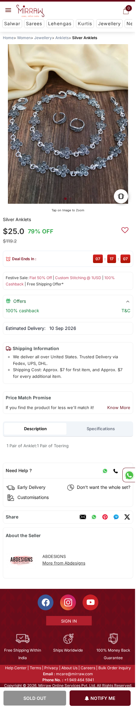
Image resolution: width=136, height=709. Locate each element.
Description (35, 428)
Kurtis (85, 23)
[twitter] (127, 517)
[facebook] (116, 517)
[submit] (124, 229)
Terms (35, 667)
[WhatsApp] (105, 470)
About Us (69, 667)
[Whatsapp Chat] (128, 475)
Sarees (34, 23)
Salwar (12, 23)
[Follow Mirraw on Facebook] (45, 602)
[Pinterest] (105, 517)
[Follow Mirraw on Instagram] (68, 602)
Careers (87, 667)
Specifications (101, 428)
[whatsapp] (94, 517)
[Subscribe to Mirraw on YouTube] (90, 602)
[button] (65, 198)
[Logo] (30, 11)
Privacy (51, 667)
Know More (118, 407)
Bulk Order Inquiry (114, 667)
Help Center (15, 667)
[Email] (83, 517)
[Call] (115, 470)
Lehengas (60, 23)
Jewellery (109, 23)
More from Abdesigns (63, 562)
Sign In (68, 621)
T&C (125, 310)
